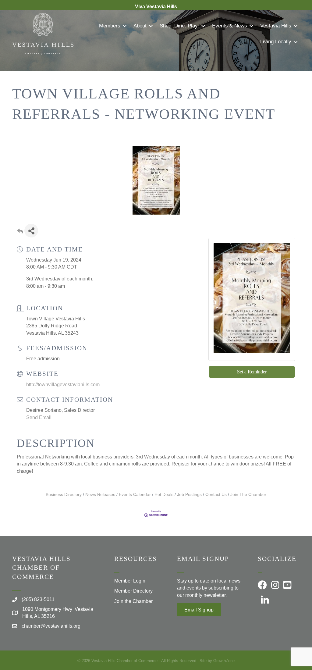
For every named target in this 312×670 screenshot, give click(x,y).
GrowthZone (224, 660)
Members (109, 26)
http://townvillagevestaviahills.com (63, 384)
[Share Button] (31, 230)
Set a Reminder (252, 371)
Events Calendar (135, 494)
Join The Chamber (248, 494)
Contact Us (216, 494)
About (140, 26)
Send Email (38, 417)
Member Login (129, 580)
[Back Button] (20, 232)
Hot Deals (163, 494)
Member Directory (133, 590)
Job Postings (189, 494)
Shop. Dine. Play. (179, 26)
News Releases (100, 494)
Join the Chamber (133, 601)
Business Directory (64, 494)
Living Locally (275, 42)
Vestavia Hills (275, 26)
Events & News (229, 26)
